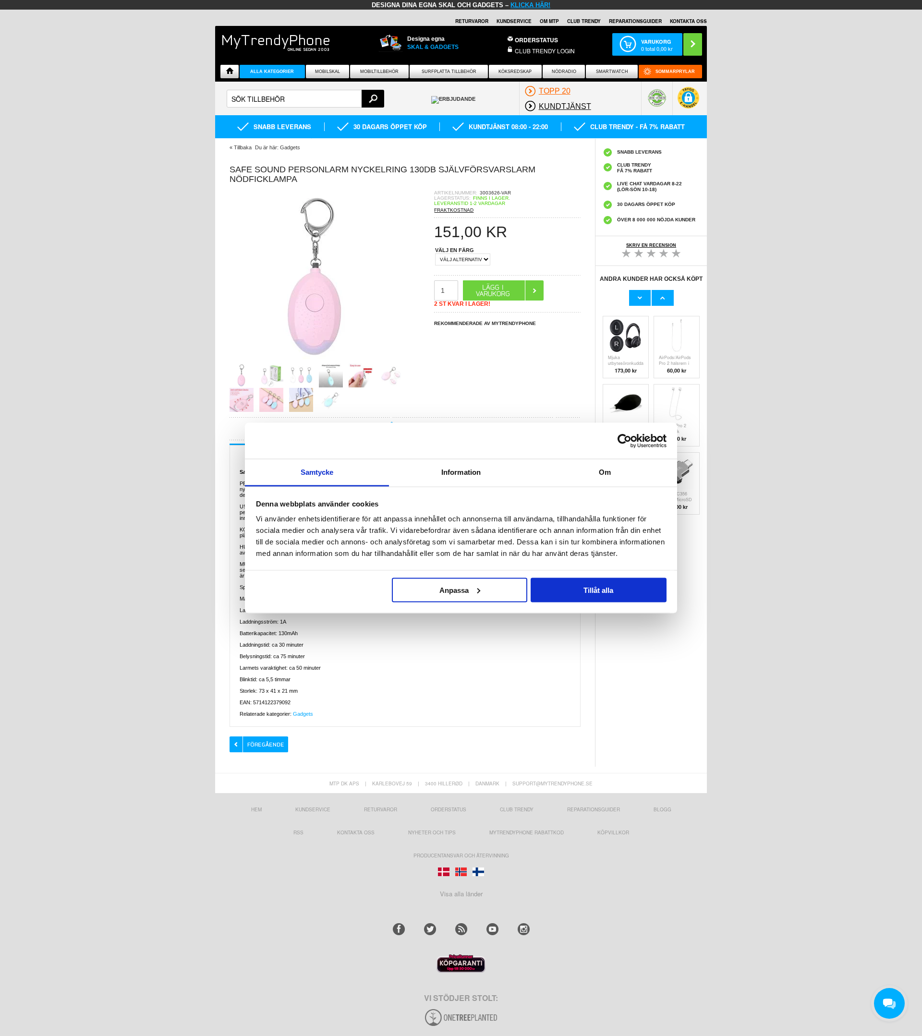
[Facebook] (399, 929)
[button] (688, 102)
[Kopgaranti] (461, 970)
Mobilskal (327, 71)
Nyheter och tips (432, 832)
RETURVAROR (471, 21)
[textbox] (305, 99)
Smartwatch (612, 71)
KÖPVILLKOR (613, 832)
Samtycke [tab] (317, 472)
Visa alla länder (461, 894)
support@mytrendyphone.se (552, 783)
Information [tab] (461, 472)
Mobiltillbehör (379, 71)
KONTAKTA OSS (688, 21)
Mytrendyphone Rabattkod (526, 832)
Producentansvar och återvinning (461, 855)
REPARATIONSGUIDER (635, 21)
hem (256, 809)
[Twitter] (430, 929)
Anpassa (454, 590)
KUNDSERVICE (514, 21)
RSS (298, 832)
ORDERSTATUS (536, 40)
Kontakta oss (356, 832)
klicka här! (530, 5)
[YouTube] (492, 929)
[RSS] (461, 929)
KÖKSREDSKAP (515, 71)
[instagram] (524, 929)
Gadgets (303, 714)
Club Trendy (584, 21)
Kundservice (312, 809)
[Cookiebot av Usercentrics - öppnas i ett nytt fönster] (624, 441)
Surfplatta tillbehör (449, 71)
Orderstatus (448, 809)
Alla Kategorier (272, 71)
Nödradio (564, 71)
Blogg (662, 809)
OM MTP (549, 21)
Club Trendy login (545, 51)
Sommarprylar (675, 71)
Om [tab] (605, 472)
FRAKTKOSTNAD (453, 210)
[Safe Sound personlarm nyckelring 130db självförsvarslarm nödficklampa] (316, 360)
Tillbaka (243, 147)
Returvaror (380, 809)
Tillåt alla (598, 590)
